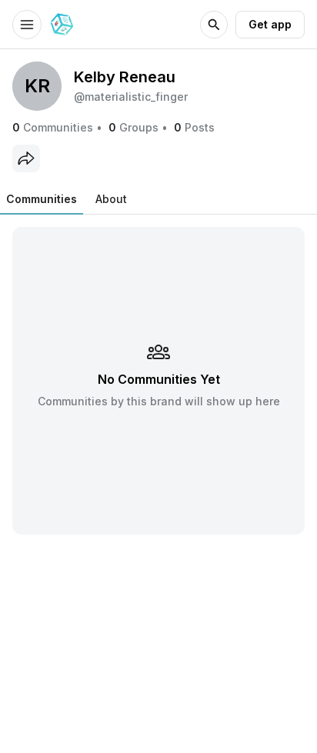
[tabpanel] (158, 380)
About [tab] (111, 198)
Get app (270, 24)
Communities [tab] (41, 198)
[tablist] (66, 199)
